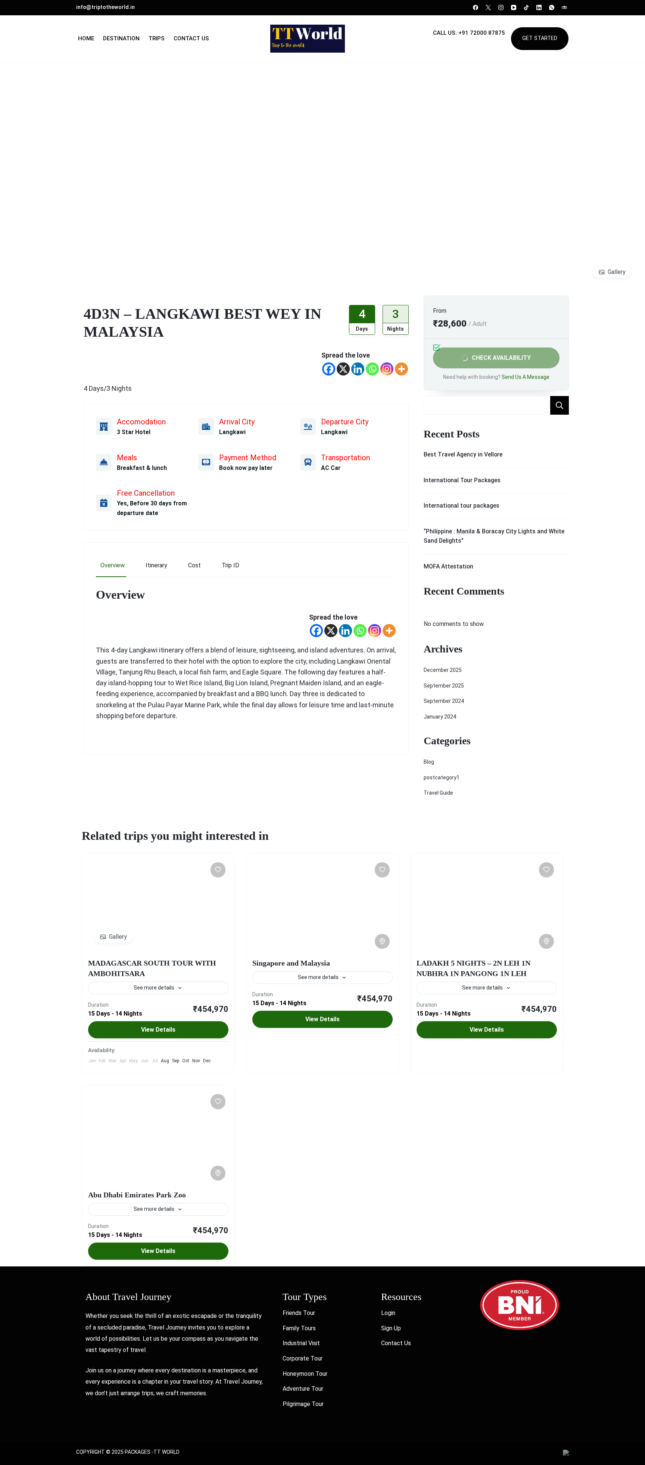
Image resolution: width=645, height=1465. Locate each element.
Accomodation (141, 421)
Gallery (617, 271)
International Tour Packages (462, 480)
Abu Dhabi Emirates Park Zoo (137, 1195)
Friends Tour (299, 1312)
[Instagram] (386, 368)
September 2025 (444, 686)
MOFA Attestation (448, 566)
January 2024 (440, 717)
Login (388, 1312)
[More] (401, 368)
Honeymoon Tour (305, 1373)
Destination (121, 38)
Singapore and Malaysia (291, 963)
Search (559, 405)
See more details (154, 988)
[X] (343, 368)
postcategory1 (441, 777)
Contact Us (191, 38)
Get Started (539, 38)
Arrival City (237, 421)
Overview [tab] (112, 565)
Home (86, 38)
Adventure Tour (303, 1388)
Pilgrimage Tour (303, 1404)
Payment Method (247, 457)
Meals (127, 457)
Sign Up (391, 1328)
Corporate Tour (302, 1358)
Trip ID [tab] (230, 565)
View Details (158, 1029)
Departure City (344, 421)
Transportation (345, 457)
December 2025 (443, 670)
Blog (429, 762)
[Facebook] (328, 368)
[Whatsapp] (372, 368)
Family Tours (299, 1328)
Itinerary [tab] (156, 565)
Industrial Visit (301, 1343)
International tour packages (461, 505)
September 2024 (444, 701)
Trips (157, 38)
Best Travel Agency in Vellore (463, 454)
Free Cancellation (146, 493)
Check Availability (501, 357)
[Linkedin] (357, 368)
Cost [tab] (194, 565)
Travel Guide (438, 793)
